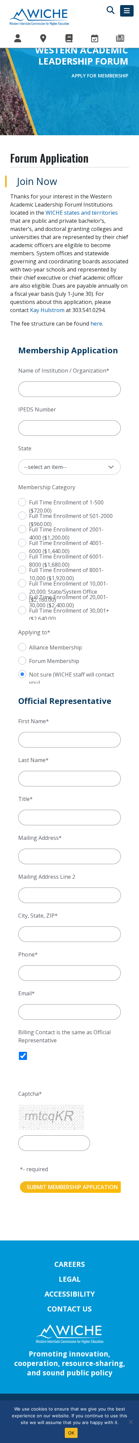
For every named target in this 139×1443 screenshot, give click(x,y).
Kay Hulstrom (47, 310)
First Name (32, 721)
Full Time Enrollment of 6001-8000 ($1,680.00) (66, 556)
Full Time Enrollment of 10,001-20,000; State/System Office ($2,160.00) (68, 583)
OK (71, 1433)
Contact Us (69, 1309)
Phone (26, 954)
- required (35, 1169)
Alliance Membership (55, 647)
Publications (69, 38)
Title (24, 799)
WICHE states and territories (82, 212)
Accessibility (70, 1294)
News (121, 38)
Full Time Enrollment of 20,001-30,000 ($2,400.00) (68, 596)
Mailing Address (38, 838)
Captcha (28, 1093)
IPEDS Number (37, 409)
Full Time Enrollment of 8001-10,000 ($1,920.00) (66, 569)
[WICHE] (39, 16)
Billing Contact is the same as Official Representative (64, 1036)
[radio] (13, 501)
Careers (69, 1264)
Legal (70, 1279)
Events (95, 38)
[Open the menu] (127, 11)
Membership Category (46, 487)
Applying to (32, 632)
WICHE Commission (18, 38)
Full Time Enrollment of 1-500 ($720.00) (66, 502)
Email (25, 993)
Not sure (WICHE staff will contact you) (71, 674)
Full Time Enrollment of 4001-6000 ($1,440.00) (66, 542)
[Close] (130, 1421)
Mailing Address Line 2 (46, 876)
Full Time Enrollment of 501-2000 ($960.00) (71, 515)
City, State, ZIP (36, 915)
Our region (44, 38)
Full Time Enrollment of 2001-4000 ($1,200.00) (66, 529)
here (96, 323)
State (24, 448)
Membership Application (68, 350)
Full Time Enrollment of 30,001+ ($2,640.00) (69, 610)
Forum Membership (54, 660)
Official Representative (64, 701)
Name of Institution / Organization (62, 370)
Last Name (32, 760)
